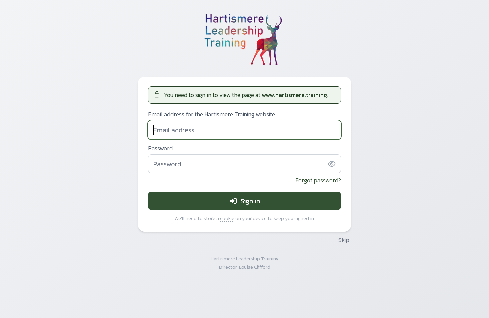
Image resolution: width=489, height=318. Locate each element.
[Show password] (332, 163)
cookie (227, 218)
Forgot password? (318, 180)
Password (160, 148)
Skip (343, 240)
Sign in (250, 201)
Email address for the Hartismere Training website (211, 114)
